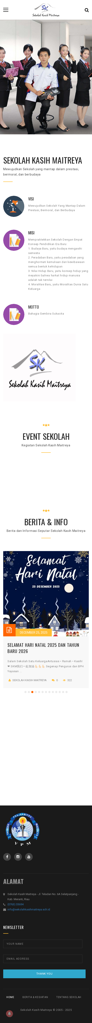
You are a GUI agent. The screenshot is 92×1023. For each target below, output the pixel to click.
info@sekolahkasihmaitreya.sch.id (28, 909)
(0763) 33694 (15, 904)
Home (10, 997)
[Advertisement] (46, 736)
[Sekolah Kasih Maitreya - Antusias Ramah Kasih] (46, 9)
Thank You (44, 973)
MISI (31, 232)
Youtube (29, 857)
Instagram (18, 857)
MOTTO (33, 307)
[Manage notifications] (9, 1013)
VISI (31, 199)
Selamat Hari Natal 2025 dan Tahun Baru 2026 (43, 647)
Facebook (7, 857)
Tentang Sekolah (68, 997)
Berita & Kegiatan (35, 997)
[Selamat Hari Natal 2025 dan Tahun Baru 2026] (46, 593)
